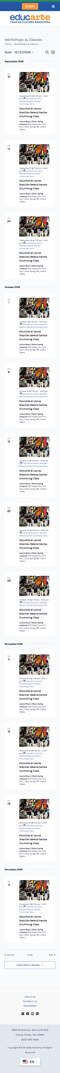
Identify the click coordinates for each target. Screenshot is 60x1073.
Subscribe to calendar (28, 965)
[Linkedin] (37, 1013)
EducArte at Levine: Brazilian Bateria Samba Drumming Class (33, 112)
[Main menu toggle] (53, 6)
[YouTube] (32, 1013)
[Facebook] (27, 1013)
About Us (30, 996)
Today (30, 955)
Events (8, 44)
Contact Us (30, 1001)
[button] (30, 6)
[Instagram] (22, 1013)
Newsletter (30, 1005)
